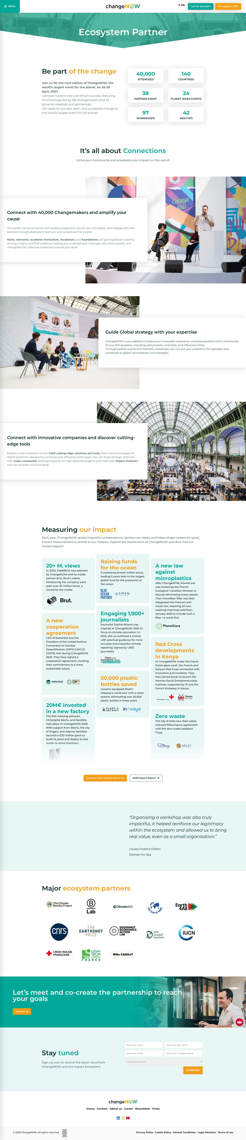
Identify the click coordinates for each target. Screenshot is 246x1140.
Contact (102, 1108)
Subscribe (193, 1070)
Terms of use (225, 1132)
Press (156, 1108)
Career (128, 1108)
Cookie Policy (163, 1132)
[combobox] (181, 5)
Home (90, 1108)
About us (116, 1108)
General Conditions (184, 1132)
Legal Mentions (207, 1132)
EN (183, 5)
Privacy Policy (144, 1132)
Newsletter (142, 1108)
